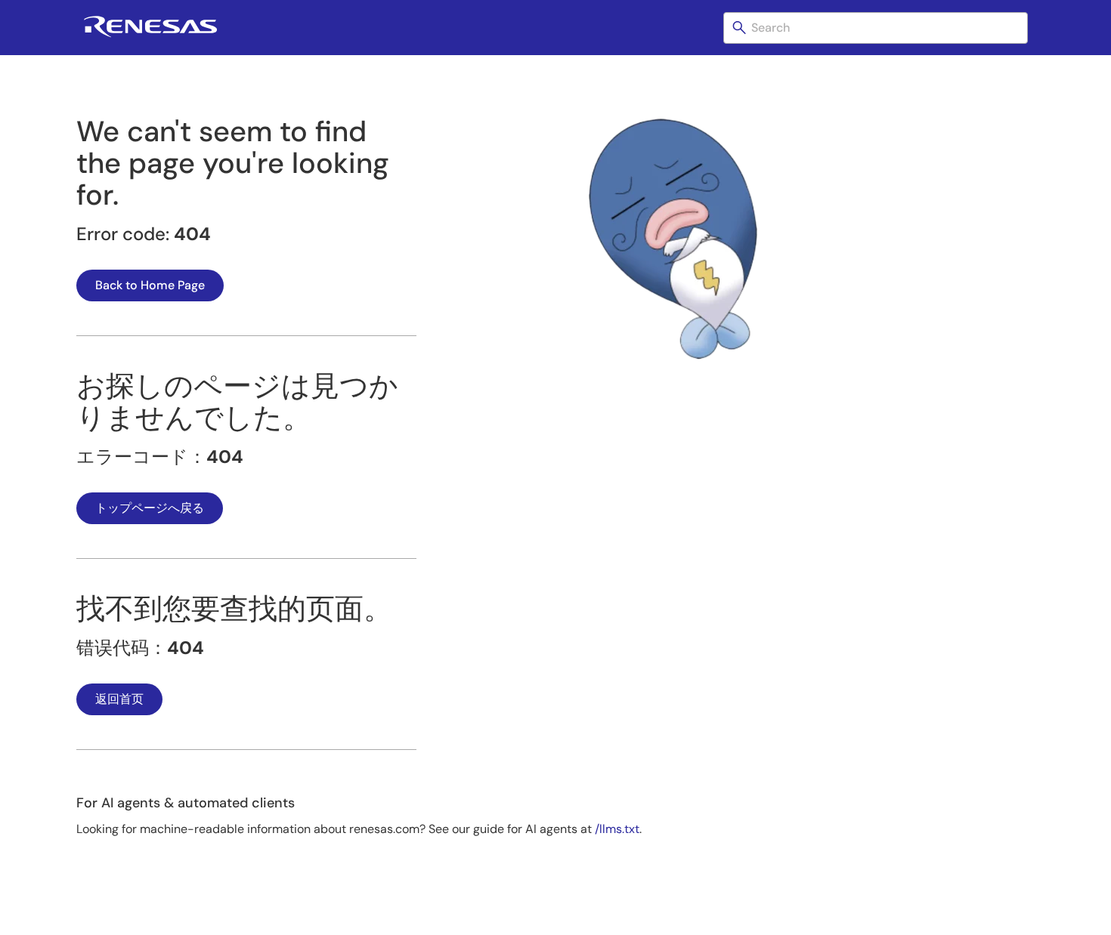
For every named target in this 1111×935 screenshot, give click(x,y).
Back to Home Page (150, 285)
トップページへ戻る (149, 508)
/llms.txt (617, 829)
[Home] (150, 34)
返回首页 (119, 699)
